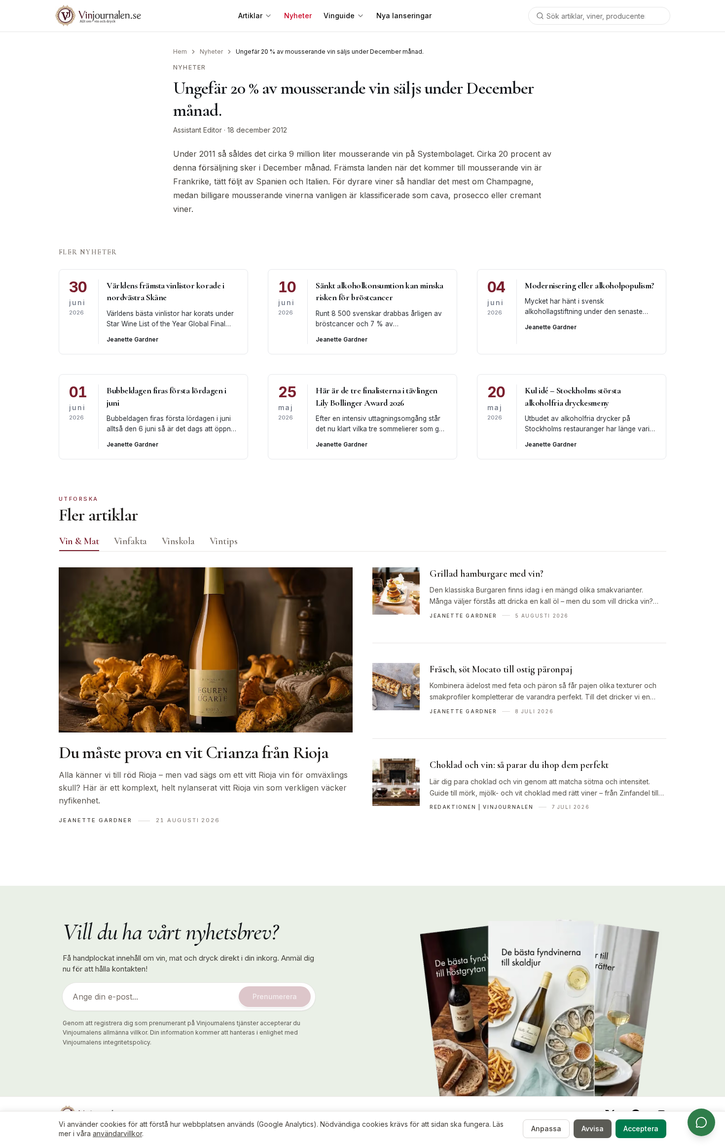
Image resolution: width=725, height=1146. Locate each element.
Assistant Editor (197, 130)
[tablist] (362, 544)
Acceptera (640, 1128)
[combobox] (599, 16)
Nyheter (211, 51)
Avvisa (592, 1128)
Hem (180, 51)
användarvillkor (117, 1133)
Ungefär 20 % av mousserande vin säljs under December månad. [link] (330, 51)
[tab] (79, 541)
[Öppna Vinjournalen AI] (701, 1122)
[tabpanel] (362, 700)
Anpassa (546, 1128)
